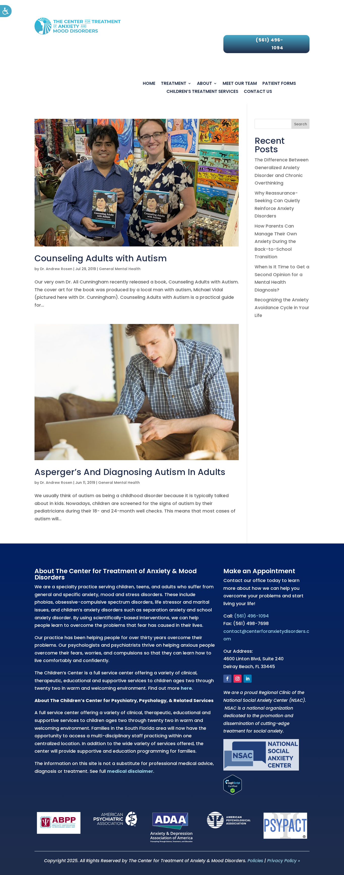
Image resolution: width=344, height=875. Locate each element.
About (204, 83)
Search (300, 124)
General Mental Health (120, 268)
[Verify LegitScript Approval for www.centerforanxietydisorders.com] (232, 793)
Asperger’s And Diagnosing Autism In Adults (130, 472)
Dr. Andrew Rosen (56, 268)
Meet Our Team (240, 83)
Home (149, 83)
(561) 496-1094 (269, 44)
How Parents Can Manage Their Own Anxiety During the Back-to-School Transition (276, 241)
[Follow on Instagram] (237, 679)
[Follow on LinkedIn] (248, 679)
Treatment (173, 83)
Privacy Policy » (283, 861)
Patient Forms (279, 83)
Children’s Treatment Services (202, 91)
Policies (255, 861)
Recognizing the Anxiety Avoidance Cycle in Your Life (282, 307)
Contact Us (258, 91)
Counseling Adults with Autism (101, 258)
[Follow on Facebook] (227, 679)
